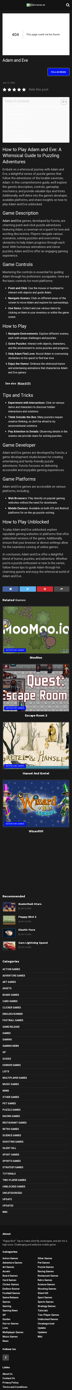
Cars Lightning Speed (33, 942)
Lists (6, 1071)
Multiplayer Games (15, 1078)
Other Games (11, 1097)
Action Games (11, 969)
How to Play (13, 122)
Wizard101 (36, 831)
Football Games (13, 1020)
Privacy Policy (10, 1382)
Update (7, 1199)
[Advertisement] (36, 867)
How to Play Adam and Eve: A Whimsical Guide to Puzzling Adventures (34, 108)
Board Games (11, 995)
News (6, 1090)
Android (64, 508)
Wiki (5, 1212)
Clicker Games (12, 1007)
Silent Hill (9, 1148)
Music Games (11, 1084)
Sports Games (12, 1161)
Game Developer (16, 130)
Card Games (10, 1001)
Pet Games (9, 1103)
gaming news (11, 1046)
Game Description (16, 114)
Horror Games (12, 1065)
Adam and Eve (12, 220)
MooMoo (36, 657)
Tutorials (9, 1173)
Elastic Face (26, 929)
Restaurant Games (15, 1122)
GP (4, 1052)
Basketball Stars (30, 904)
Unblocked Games (14, 1186)
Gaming (7, 1039)
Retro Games (11, 1129)
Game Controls (15, 118)
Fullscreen (58, 72)
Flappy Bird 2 (27, 916)
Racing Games (11, 1116)
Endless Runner (13, 1014)
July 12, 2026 (9, 82)
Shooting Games (13, 1141)
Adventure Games (15, 650)
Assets (7, 988)
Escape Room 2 (36, 715)
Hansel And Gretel (36, 773)
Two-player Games (14, 1180)
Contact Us (9, 1378)
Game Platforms (16, 134)
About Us (8, 1374)
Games (7, 1033)
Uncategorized (12, 1193)
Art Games (9, 982)
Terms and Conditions (15, 1387)
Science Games (12, 1135)
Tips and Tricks (15, 126)
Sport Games (11, 1154)
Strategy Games (13, 1167)
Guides (7, 1058)
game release (11, 1026)
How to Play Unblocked (19, 139)
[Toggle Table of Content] (62, 102)
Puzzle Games (12, 1109)
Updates (8, 1205)
